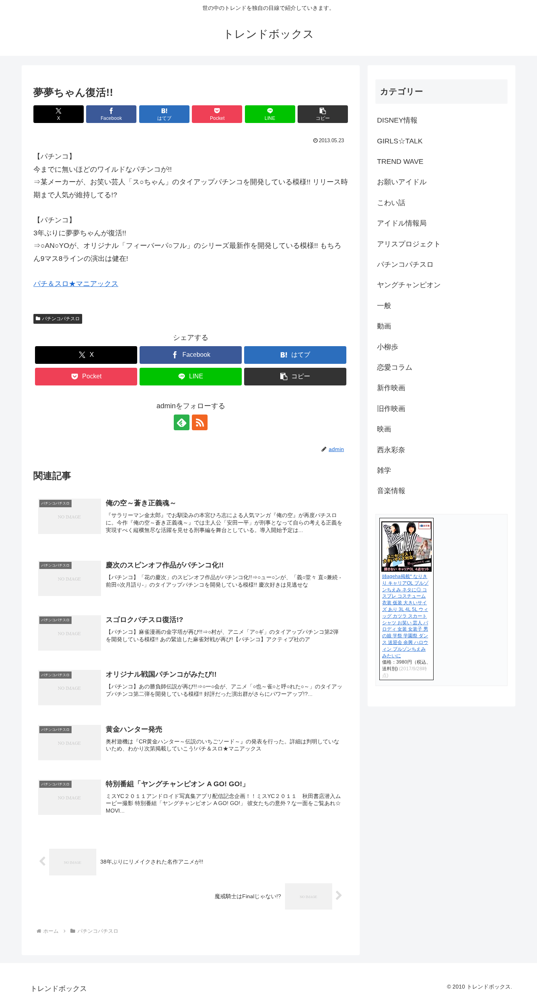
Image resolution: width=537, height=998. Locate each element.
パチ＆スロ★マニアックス (75, 284)
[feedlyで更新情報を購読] (181, 422)
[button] (323, 114)
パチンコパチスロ (61, 318)
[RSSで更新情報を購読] (200, 422)
